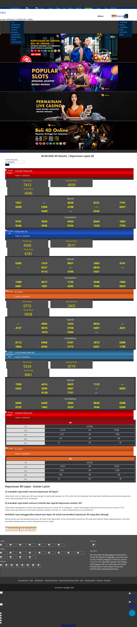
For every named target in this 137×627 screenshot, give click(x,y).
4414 (44, 384)
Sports (51, 8)
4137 (18, 328)
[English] (105, 16)
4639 (70, 202)
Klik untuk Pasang (68, 625)
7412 (27, 184)
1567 (18, 202)
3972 (97, 342)
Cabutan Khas (16, 37)
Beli (64, 8)
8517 (71, 245)
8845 (97, 403)
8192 (18, 407)
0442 (45, 211)
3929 (44, 221)
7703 (122, 225)
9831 (70, 263)
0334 (27, 366)
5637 (122, 207)
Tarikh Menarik (11, 160)
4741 (122, 263)
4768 (70, 207)
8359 (44, 346)
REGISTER (114, 8)
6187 (70, 342)
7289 (18, 384)
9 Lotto (13, 39)
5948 (97, 282)
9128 (45, 392)
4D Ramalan (39, 580)
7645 (97, 407)
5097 (70, 388)
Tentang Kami (23, 580)
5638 (18, 207)
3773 (70, 346)
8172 (18, 342)
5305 (18, 263)
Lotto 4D (110, 557)
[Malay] (109, 16)
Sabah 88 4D (15, 27)
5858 (18, 403)
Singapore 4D (15, 25)
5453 (18, 388)
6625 (70, 384)
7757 (70, 392)
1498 (18, 282)
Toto (12, 22)
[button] (3, 151)
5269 (122, 407)
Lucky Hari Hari (16, 42)
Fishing (58, 8)
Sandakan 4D (15, 34)
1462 (44, 407)
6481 (18, 286)
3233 (70, 407)
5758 (70, 328)
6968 (44, 342)
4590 (28, 193)
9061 (28, 374)
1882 (122, 221)
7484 (122, 282)
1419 (44, 263)
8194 (70, 225)
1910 (45, 332)
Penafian (107, 580)
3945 (44, 225)
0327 (44, 267)
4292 (70, 286)
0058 (28, 314)
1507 (96, 271)
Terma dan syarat (51, 580)
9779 (71, 366)
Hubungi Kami (90, 580)
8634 (97, 323)
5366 (70, 332)
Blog (106, 8)
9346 (18, 225)
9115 (45, 271)
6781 (28, 253)
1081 (44, 286)
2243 (96, 211)
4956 (44, 323)
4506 (27, 245)
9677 (44, 282)
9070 (44, 328)
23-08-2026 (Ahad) (123, 33)
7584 (97, 286)
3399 (44, 388)
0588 (122, 403)
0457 (97, 328)
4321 (122, 328)
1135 (70, 282)
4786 (70, 271)
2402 (71, 306)
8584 (97, 221)
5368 (44, 207)
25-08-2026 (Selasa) (123, 23)
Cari (7, 165)
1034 (70, 323)
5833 (122, 286)
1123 (97, 384)
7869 (18, 346)
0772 (27, 306)
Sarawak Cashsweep (14, 31)
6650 (122, 388)
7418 (97, 225)
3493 (97, 263)
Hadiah (70, 8)
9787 (18, 221)
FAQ (81, 580)
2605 (70, 403)
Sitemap (100, 580)
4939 (71, 184)
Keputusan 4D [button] (15, 8)
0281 (97, 346)
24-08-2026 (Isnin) (123, 28)
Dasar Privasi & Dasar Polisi (69, 580)
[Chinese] (107, 16)
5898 (122, 342)
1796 (122, 346)
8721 (97, 202)
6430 (44, 403)
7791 (122, 202)
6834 (97, 267)
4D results (109, 555)
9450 (70, 221)
